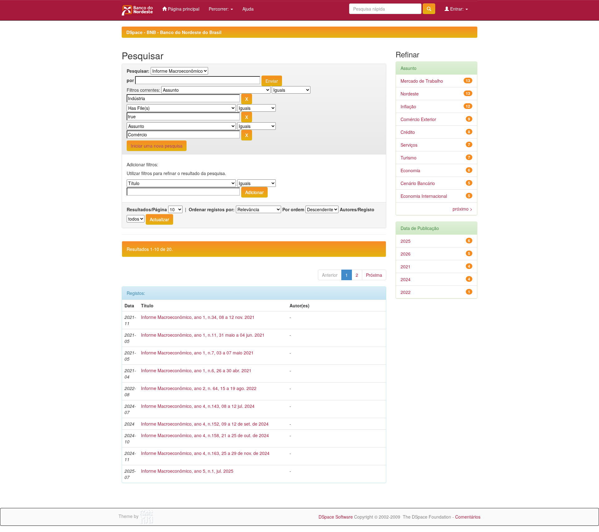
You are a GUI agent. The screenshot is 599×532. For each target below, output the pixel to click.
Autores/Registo (357, 209)
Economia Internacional (424, 196)
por (130, 80)
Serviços (409, 145)
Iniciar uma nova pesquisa (157, 146)
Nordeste (410, 93)
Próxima (374, 275)
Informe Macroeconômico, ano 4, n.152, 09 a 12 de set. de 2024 (205, 424)
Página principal (183, 9)
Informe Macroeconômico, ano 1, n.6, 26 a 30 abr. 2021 (196, 370)
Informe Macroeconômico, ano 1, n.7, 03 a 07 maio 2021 (197, 352)
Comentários (467, 517)
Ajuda (248, 9)
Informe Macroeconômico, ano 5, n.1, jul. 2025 (187, 471)
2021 (406, 266)
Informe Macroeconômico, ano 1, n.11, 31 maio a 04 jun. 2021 (203, 335)
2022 (406, 292)
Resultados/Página (147, 209)
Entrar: (457, 9)
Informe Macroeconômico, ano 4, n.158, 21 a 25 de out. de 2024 (205, 435)
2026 (406, 254)
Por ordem (293, 209)
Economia (410, 170)
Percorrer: (219, 9)
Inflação (408, 106)
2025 (406, 241)
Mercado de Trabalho (422, 81)
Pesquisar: (138, 71)
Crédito (408, 132)
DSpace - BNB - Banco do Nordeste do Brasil (174, 32)
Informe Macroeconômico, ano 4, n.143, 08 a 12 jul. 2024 (198, 406)
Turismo (408, 157)
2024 (406, 279)
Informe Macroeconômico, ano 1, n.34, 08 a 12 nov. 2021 (198, 317)
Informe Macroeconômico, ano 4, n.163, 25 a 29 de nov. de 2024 (205, 453)
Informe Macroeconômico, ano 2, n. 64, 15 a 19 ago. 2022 (198, 388)
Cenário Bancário (418, 183)
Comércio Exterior (418, 119)
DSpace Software (336, 517)
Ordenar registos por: (212, 209)
